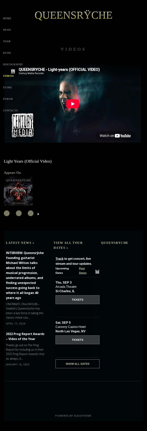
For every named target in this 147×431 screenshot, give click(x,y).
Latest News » (20, 242)
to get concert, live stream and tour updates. (74, 261)
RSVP (77, 309)
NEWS (7, 29)
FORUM (8, 99)
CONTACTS (10, 110)
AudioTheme (83, 415)
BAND (7, 52)
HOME (7, 18)
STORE (7, 87)
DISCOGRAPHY (13, 64)
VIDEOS (8, 75)
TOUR (7, 41)
